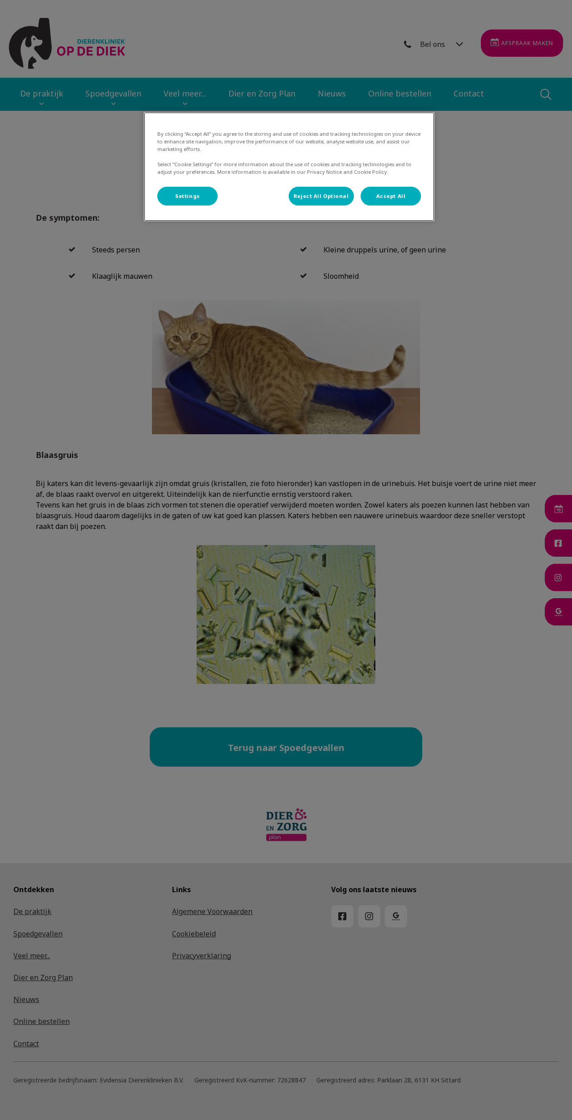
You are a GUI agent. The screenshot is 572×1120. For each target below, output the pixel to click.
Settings (187, 196)
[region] (289, 166)
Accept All (391, 196)
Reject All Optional (321, 196)
